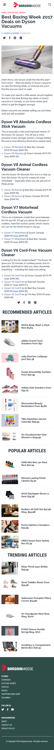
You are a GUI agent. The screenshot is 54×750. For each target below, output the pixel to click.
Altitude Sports (8, 683)
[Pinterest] (15, 38)
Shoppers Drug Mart (10, 694)
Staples (5, 687)
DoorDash (6, 680)
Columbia (5, 697)
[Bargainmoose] (27, 4)
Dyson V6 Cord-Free (14, 275)
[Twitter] (4, 38)
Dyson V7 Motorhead (15, 232)
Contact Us (6, 725)
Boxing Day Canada (17, 12)
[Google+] (21, 38)
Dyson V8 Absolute (14, 147)
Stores (4, 676)
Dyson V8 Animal (13, 190)
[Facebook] (9, 38)
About (4, 721)
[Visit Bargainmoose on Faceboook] (7, 709)
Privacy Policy (8, 728)
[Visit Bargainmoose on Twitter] (2, 709)
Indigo (4, 690)
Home (3, 12)
